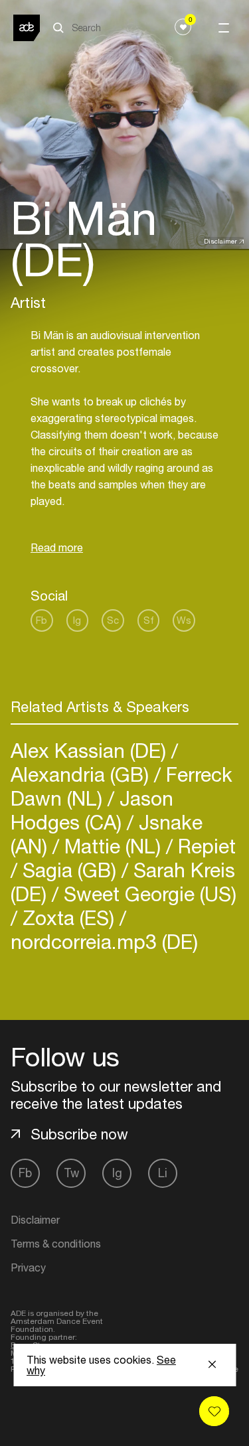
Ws (184, 620)
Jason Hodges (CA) (92, 809)
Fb (41, 620)
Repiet (204, 845)
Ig (77, 620)
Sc (113, 620)
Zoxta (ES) (68, 917)
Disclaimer (220, 241)
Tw (71, 1173)
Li (162, 1173)
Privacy (28, 1267)
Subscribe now (79, 1134)
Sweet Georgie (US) (147, 893)
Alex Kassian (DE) (91, 750)
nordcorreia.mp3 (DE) (104, 941)
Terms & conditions (56, 1243)
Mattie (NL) (112, 845)
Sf (148, 620)
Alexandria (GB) (82, 774)
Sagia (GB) (69, 869)
